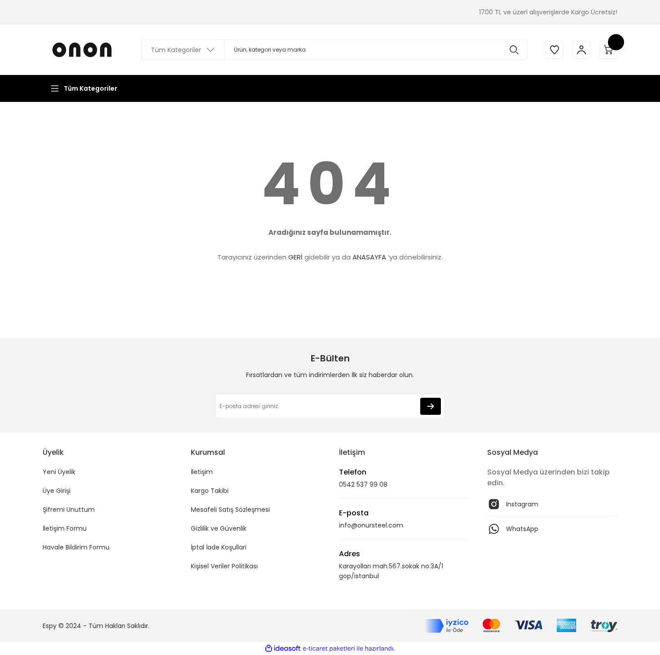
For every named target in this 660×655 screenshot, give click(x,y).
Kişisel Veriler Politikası (224, 566)
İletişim (202, 471)
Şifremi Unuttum (69, 509)
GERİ (295, 257)
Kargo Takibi (210, 490)
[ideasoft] (283, 648)
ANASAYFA (369, 257)
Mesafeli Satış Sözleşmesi (230, 509)
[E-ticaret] (329, 649)
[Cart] (608, 50)
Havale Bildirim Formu (76, 547)
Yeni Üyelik (59, 471)
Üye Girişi (56, 490)
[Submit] (430, 406)
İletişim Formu (65, 528)
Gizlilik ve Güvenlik (218, 528)
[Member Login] (581, 50)
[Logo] (83, 49)
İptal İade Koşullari (218, 547)
